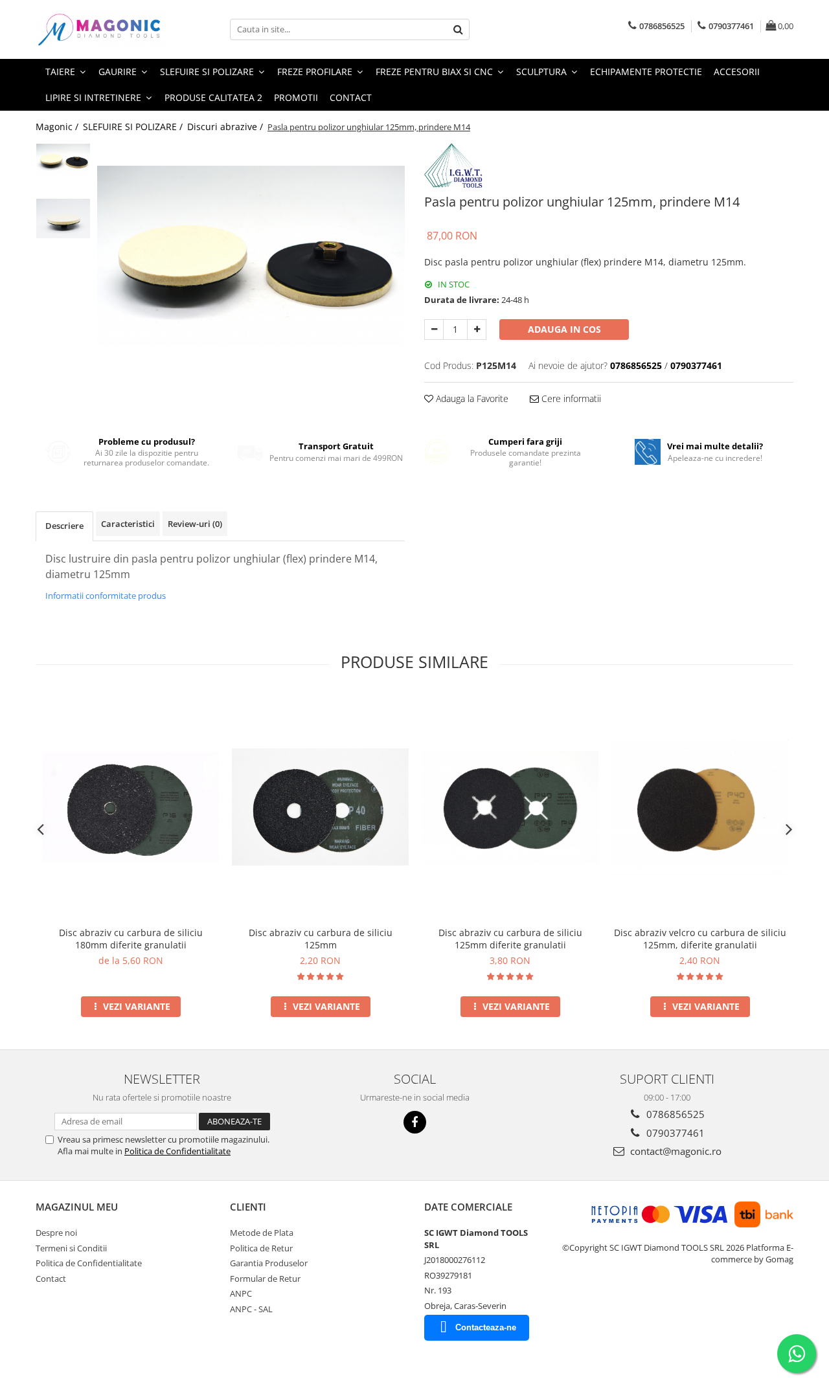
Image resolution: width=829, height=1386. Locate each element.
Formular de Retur (265, 1278)
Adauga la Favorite (470, 398)
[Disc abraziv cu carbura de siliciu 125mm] (320, 807)
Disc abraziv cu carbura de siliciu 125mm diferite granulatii (510, 938)
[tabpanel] (251, 256)
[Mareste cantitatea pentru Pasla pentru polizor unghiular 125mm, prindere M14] (476, 329)
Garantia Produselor (269, 1263)
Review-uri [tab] (195, 524)
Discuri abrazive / (226, 126)
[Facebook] (414, 1122)
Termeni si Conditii (71, 1248)
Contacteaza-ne (485, 1327)
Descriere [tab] (64, 525)
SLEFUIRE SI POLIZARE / (134, 126)
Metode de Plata (261, 1232)
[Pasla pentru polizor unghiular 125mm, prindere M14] (251, 256)
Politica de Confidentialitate (177, 1151)
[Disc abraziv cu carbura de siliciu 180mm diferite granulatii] (130, 807)
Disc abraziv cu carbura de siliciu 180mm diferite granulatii (131, 938)
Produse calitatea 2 (213, 97)
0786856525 (674, 1114)
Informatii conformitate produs (105, 595)
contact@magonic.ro (674, 1151)
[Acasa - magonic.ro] (100, 29)
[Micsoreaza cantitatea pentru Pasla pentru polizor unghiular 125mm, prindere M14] (434, 329)
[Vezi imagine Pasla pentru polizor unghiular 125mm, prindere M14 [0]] (63, 159)
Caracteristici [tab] (128, 524)
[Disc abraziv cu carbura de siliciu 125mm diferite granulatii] (510, 807)
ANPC (241, 1293)
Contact (351, 97)
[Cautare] (458, 29)
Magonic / (58, 126)
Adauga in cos (564, 329)
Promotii (296, 97)
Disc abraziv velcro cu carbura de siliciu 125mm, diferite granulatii (700, 938)
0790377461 (674, 1132)
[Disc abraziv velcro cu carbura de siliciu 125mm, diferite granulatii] (699, 807)
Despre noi (56, 1232)
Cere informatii (570, 398)
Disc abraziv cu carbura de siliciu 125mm (320, 938)
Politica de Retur (261, 1248)
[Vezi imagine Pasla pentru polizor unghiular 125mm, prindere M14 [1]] (63, 218)
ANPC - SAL (251, 1309)
